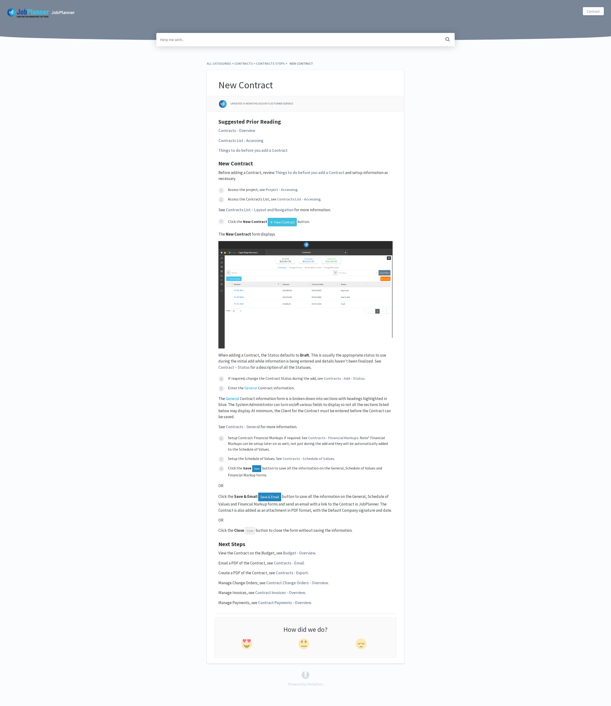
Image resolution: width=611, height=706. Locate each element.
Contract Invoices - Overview (280, 592)
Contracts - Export (292, 572)
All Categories (219, 63)
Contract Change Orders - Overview (297, 582)
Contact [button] (593, 11)
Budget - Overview (299, 553)
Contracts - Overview (236, 130)
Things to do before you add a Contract (253, 150)
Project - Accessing (281, 189)
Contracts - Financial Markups (333, 437)
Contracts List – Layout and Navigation (260, 209)
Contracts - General (243, 426)
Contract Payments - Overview (284, 602)
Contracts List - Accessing (240, 140)
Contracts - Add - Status (344, 378)
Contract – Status (234, 367)
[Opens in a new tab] (305, 674)
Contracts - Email (289, 563)
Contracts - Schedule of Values (308, 458)
